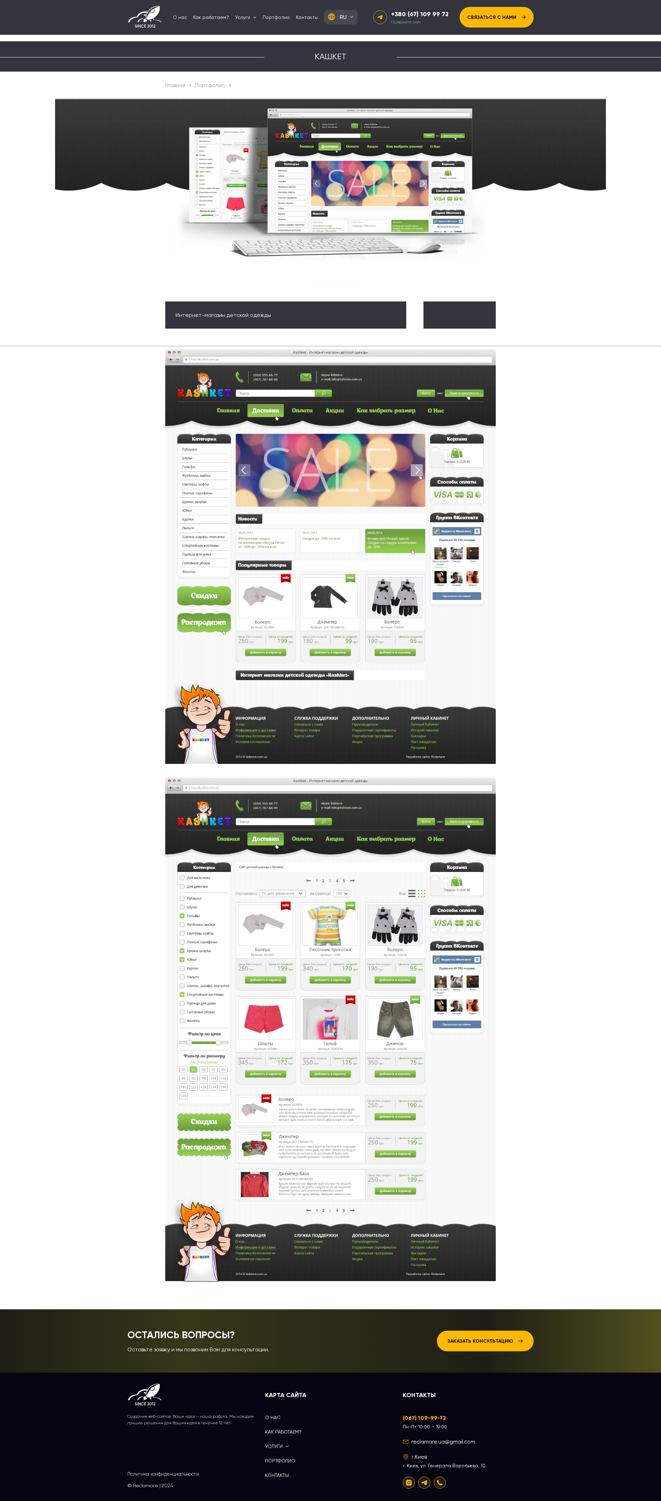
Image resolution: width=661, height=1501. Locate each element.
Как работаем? (211, 17)
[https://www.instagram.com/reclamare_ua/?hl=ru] (409, 1483)
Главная (175, 85)
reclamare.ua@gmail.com (443, 1441)
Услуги (242, 17)
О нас (180, 17)
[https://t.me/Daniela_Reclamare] (424, 1483)
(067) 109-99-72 (424, 1418)
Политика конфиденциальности (163, 1474)
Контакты (307, 17)
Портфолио (276, 17)
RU (343, 17)
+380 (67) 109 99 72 (420, 14)
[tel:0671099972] (440, 1483)
